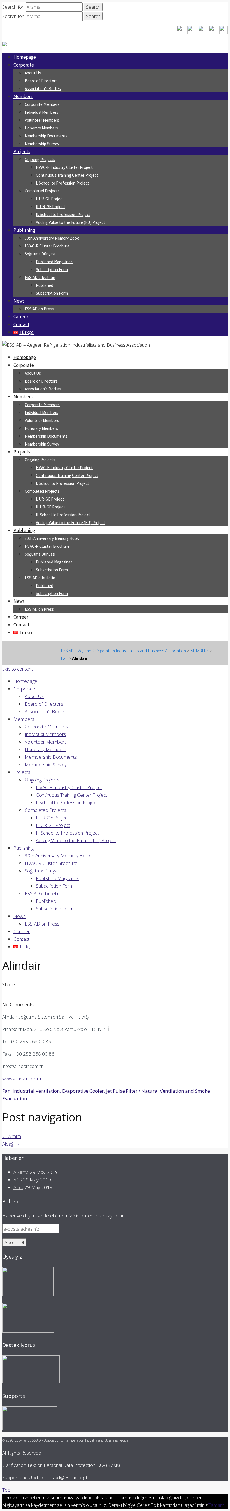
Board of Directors (41, 80)
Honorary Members (41, 128)
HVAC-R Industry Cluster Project (64, 167)
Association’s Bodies (43, 88)
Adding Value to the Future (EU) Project (70, 222)
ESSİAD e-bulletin (40, 277)
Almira (11, 1136)
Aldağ (11, 1143)
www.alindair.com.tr (22, 1078)
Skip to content (17, 668)
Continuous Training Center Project (67, 175)
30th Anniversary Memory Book (52, 238)
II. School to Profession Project (63, 214)
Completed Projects (42, 191)
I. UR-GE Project (50, 198)
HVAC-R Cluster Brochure (47, 246)
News (19, 301)
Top (6, 1490)
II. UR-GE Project (50, 206)
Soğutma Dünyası (40, 253)
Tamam (216, 1505)
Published (44, 285)
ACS (17, 1179)
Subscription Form (52, 269)
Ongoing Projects (40, 159)
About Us (33, 73)
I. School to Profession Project (62, 183)
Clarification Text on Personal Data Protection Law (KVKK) (61, 1465)
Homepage (24, 57)
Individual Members (41, 112)
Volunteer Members (42, 120)
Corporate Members (42, 104)
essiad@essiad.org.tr (68, 1477)
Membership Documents (46, 135)
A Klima (21, 1172)
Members (23, 96)
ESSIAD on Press (39, 309)
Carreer (20, 316)
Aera (18, 1187)
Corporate (23, 65)
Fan (6, 1091)
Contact (21, 324)
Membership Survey (42, 143)
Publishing (24, 230)
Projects (21, 151)
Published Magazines (54, 261)
